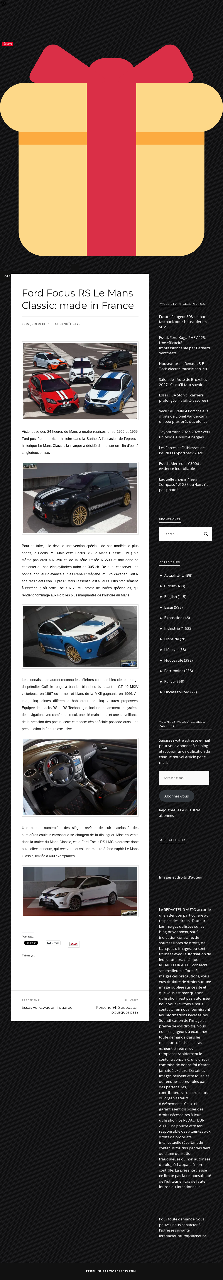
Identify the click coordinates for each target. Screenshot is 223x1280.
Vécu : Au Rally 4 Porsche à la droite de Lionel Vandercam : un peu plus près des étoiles (184, 416)
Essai (168, 607)
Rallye (169, 681)
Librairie (171, 638)
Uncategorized (176, 691)
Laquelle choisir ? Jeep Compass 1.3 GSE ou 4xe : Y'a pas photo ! (184, 484)
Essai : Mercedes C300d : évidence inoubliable (180, 466)
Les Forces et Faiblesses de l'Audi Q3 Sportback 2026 (182, 450)
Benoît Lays (70, 324)
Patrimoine (173, 670)
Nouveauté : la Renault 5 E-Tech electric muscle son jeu (183, 366)
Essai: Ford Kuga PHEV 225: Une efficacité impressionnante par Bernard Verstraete (184, 345)
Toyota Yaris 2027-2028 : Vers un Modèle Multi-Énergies (184, 434)
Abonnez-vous (176, 796)
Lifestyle (171, 649)
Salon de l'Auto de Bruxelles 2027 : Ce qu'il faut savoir (183, 382)
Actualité (172, 575)
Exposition (173, 617)
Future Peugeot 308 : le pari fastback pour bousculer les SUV (183, 322)
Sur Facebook (172, 840)
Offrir (9, 276)
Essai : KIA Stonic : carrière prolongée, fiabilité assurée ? (183, 398)
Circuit (170, 585)
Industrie (172, 628)
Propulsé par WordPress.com (111, 1271)
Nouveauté (173, 660)
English (170, 596)
